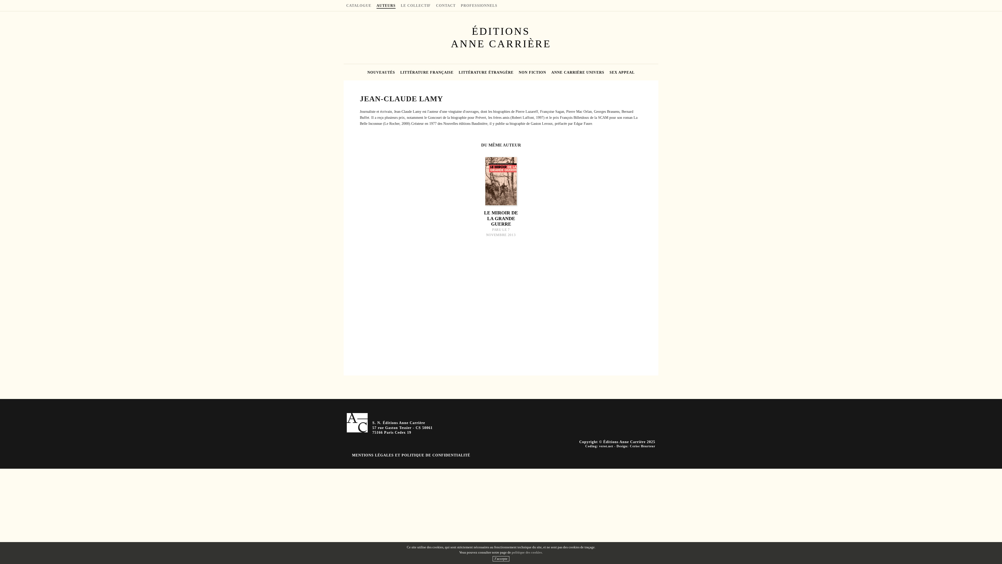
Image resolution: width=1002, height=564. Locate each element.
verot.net (606, 446)
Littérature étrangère (486, 72)
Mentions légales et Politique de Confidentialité (411, 455)
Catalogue (358, 6)
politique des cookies (527, 552)
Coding (591, 446)
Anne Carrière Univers (577, 72)
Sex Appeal (622, 72)
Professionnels (479, 6)
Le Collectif (416, 6)
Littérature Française (427, 72)
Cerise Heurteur (642, 446)
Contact (446, 6)
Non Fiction (532, 72)
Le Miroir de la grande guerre (501, 218)
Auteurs (386, 6)
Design (622, 446)
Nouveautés (381, 72)
